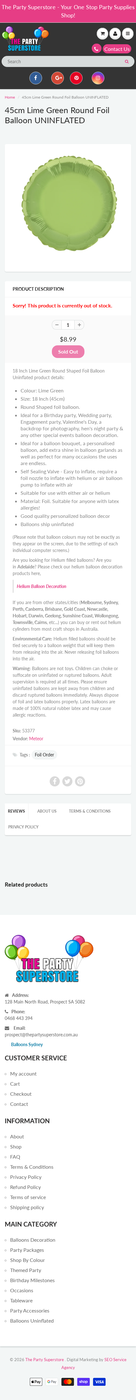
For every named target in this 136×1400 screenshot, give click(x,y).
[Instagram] (98, 78)
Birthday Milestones (32, 1280)
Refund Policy (25, 1187)
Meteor (36, 738)
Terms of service (28, 1197)
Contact (19, 1104)
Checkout (21, 1094)
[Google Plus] (57, 78)
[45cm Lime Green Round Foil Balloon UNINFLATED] (68, 207)
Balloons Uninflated (32, 1321)
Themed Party (25, 1270)
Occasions (21, 1290)
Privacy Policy (23, 827)
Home (10, 97)
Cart (15, 1084)
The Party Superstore (44, 1359)
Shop (16, 1146)
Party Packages (27, 1250)
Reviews (16, 811)
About (17, 1136)
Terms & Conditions (90, 811)
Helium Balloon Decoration (41, 586)
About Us (47, 811)
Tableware (21, 1300)
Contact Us (117, 49)
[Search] (127, 62)
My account (23, 1073)
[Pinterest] (76, 78)
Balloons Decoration (32, 1240)
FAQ (15, 1157)
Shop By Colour (27, 1260)
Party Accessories (29, 1310)
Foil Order (44, 754)
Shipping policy (27, 1207)
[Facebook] (35, 78)
